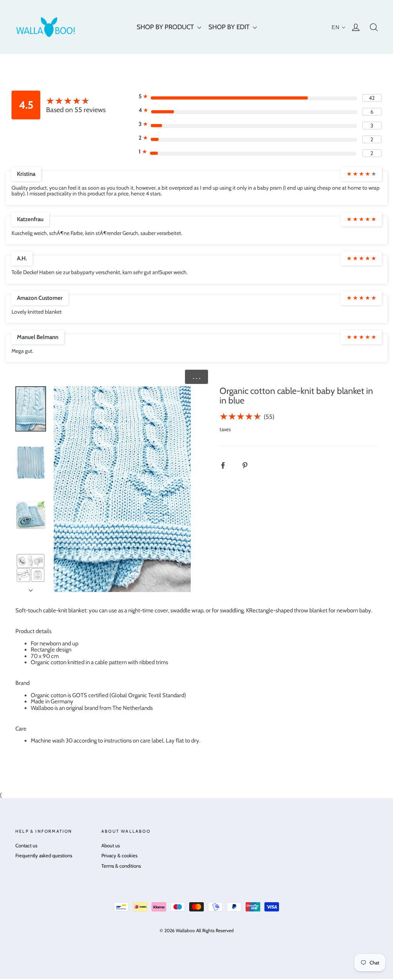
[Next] (30, 588)
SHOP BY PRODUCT (166, 27)
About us (110, 845)
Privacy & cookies (119, 855)
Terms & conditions (121, 866)
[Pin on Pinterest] (248, 465)
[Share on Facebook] (227, 465)
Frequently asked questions (43, 855)
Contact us (26, 845)
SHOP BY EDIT (229, 27)
